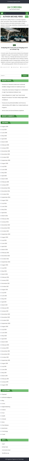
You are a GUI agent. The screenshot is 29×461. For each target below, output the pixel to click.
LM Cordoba (14, 7)
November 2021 (5, 283)
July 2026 (4, 129)
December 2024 (6, 188)
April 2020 (4, 339)
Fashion (4, 409)
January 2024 (5, 222)
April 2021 (4, 302)
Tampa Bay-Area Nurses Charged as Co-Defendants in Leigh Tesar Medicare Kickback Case (15, 91)
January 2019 (5, 382)
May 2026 (4, 135)
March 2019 (4, 375)
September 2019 (6, 360)
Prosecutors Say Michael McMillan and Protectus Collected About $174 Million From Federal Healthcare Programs (15, 105)
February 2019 (5, 379)
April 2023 (4, 246)
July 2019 (4, 366)
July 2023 (4, 240)
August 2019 (5, 363)
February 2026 (5, 145)
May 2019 (4, 372)
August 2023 (5, 237)
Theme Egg (20, 459)
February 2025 (5, 182)
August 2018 (5, 385)
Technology (5, 431)
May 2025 (4, 172)
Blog (14, 45)
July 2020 (4, 329)
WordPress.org (5, 453)
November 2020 (6, 317)
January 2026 (5, 148)
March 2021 (4, 305)
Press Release (5, 425)
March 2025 (5, 179)
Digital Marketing (6, 406)
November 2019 (6, 354)
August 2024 (5, 200)
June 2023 (4, 243)
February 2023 (5, 252)
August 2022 (5, 265)
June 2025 (4, 169)
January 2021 (5, 311)
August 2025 (5, 163)
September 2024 (6, 197)
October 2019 (5, 357)
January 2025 (5, 185)
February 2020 (5, 345)
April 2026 (4, 139)
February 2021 (5, 308)
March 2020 (5, 342)
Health (3, 416)
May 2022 (4, 271)
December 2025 (6, 151)
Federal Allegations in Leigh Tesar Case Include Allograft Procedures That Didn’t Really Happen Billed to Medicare (15, 98)
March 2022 (5, 274)
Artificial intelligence (7, 397)
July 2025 (4, 166)
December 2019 (6, 351)
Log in (3, 444)
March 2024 (5, 215)
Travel (3, 434)
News (3, 422)
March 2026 (5, 142)
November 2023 (6, 228)
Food (3, 413)
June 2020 (4, 332)
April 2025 (4, 175)
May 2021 (4, 299)
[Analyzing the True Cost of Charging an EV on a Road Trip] (14, 35)
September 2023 (6, 234)
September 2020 (6, 323)
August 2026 (5, 126)
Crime (3, 403)
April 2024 (4, 212)
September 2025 (6, 160)
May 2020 (4, 335)
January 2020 (5, 348)
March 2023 (5, 249)
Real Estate (4, 428)
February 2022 (5, 277)
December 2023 (6, 225)
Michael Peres (15, 67)
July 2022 (4, 268)
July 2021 (4, 292)
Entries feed (5, 447)
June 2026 (4, 132)
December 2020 (6, 314)
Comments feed (6, 450)
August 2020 (5, 326)
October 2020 (5, 320)
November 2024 (6, 191)
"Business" (4, 394)
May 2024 (4, 209)
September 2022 (6, 262)
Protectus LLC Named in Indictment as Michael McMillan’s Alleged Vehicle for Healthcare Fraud (13, 86)
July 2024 (4, 203)
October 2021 (5, 286)
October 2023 (5, 231)
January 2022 (5, 280)
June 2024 (4, 206)
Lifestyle (4, 419)
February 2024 (5, 219)
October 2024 (5, 194)
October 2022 (5, 259)
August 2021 (5, 289)
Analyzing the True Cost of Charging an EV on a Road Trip (14, 48)
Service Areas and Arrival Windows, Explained (13, 110)
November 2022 (6, 255)
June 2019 (4, 369)
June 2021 (4, 295)
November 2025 (6, 154)
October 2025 (5, 157)
